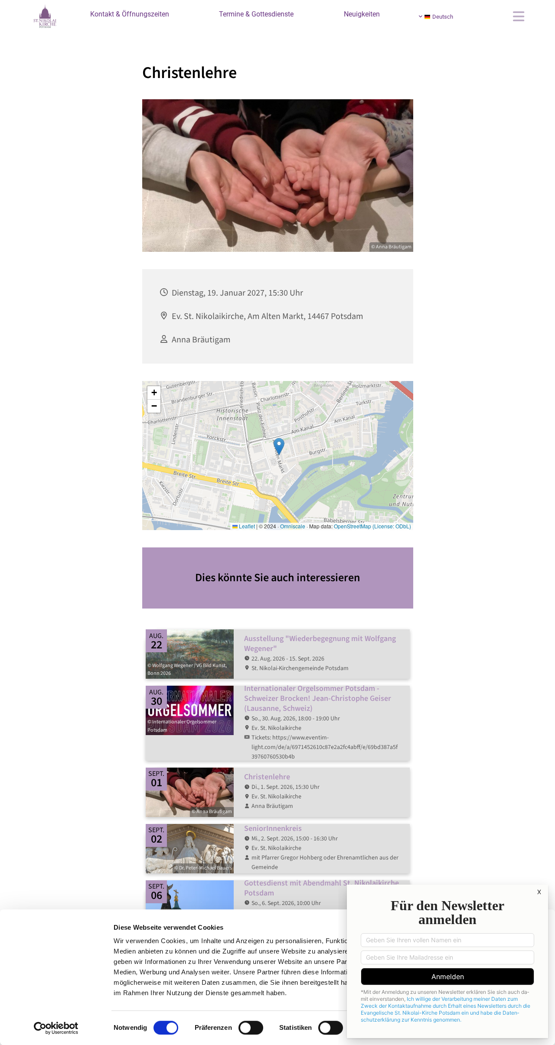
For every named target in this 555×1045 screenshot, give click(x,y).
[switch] (250, 1028)
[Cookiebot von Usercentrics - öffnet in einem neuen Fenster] (56, 1028)
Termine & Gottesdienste (256, 14)
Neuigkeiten (362, 14)
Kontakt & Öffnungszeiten (129, 14)
